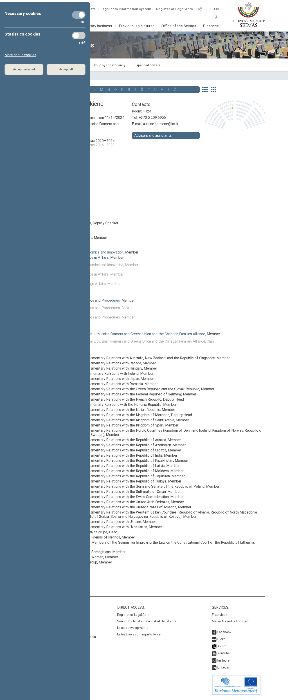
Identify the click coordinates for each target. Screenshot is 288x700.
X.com (222, 646)
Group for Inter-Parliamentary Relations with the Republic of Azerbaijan (115, 445)
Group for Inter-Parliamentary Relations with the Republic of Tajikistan (114, 476)
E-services (219, 615)
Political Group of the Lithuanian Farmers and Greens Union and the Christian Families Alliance (132, 334)
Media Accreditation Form (230, 621)
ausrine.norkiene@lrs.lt (160, 124)
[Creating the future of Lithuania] (236, 693)
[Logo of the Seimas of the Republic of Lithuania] (249, 14)
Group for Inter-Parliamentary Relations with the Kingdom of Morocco (114, 415)
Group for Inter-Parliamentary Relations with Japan (99, 379)
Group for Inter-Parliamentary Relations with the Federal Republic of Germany (120, 394)
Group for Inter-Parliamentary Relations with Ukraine (100, 522)
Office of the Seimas (178, 26)
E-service (211, 26)
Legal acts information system (126, 9)
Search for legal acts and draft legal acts (146, 621)
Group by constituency (109, 65)
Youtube (223, 653)
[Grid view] (213, 90)
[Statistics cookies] (79, 35)
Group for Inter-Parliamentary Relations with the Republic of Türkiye (112, 481)
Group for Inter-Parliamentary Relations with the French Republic (110, 399)
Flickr (221, 639)
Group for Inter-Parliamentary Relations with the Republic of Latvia (112, 466)
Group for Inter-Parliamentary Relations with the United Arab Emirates (114, 502)
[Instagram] (214, 660)
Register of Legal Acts (174, 9)
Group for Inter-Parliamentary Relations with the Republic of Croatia (112, 450)
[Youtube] (214, 653)
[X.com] (214, 646)
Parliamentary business (92, 26)
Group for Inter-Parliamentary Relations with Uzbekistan (103, 527)
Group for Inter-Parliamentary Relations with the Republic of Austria (112, 440)
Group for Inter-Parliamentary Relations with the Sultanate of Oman (112, 491)
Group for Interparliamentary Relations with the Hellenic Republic (110, 404)
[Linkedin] (214, 667)
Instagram (224, 660)
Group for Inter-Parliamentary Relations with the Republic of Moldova (114, 471)
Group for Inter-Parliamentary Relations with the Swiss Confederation (114, 497)
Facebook (224, 632)
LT (209, 9)
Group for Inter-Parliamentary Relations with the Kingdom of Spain (111, 425)
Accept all (66, 69)
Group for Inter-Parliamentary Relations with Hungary (100, 368)
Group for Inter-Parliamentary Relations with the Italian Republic (109, 410)
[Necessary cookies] (79, 15)
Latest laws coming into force (139, 634)
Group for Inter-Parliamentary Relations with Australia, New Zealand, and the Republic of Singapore (137, 358)
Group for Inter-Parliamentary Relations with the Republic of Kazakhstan (116, 460)
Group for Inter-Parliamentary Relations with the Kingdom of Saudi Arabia (116, 420)
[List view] (205, 90)
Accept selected (24, 69)
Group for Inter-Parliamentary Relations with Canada (100, 363)
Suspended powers (146, 65)
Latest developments (132, 628)
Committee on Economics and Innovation (91, 252)
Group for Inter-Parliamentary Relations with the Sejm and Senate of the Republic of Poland (132, 486)
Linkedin (223, 667)
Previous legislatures (137, 26)
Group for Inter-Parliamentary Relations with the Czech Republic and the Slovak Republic (129, 389)
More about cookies (20, 55)
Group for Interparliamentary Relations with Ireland (99, 373)
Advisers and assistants (153, 135)
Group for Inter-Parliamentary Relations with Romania (101, 384)
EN (216, 9)
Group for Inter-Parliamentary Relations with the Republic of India (110, 455)
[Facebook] (214, 632)
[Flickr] (214, 639)
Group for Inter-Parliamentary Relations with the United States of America (117, 507)
